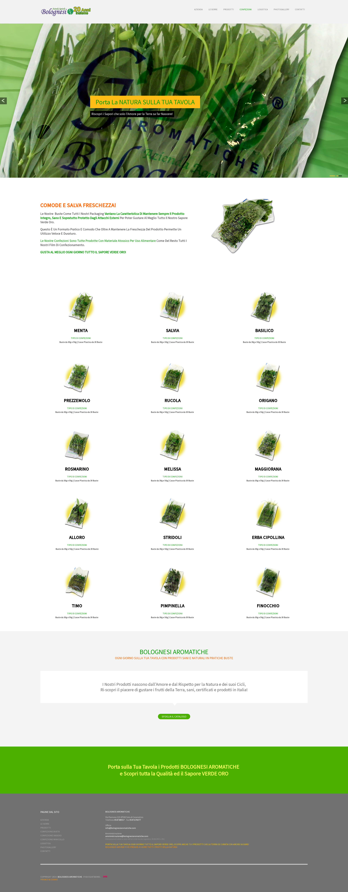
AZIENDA (44, 819)
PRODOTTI (45, 827)
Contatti (300, 9)
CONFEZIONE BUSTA (50, 831)
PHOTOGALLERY (48, 847)
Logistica (263, 9)
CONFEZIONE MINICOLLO (52, 839)
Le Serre (213, 9)
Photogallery (281, 9)
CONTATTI (45, 851)
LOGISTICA (45, 843)
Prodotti (228, 9)
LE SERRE (44, 823)
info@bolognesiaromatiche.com (120, 828)
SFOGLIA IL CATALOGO (174, 716)
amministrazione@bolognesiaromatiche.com (126, 836)
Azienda (198, 9)
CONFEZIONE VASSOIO (51, 835)
